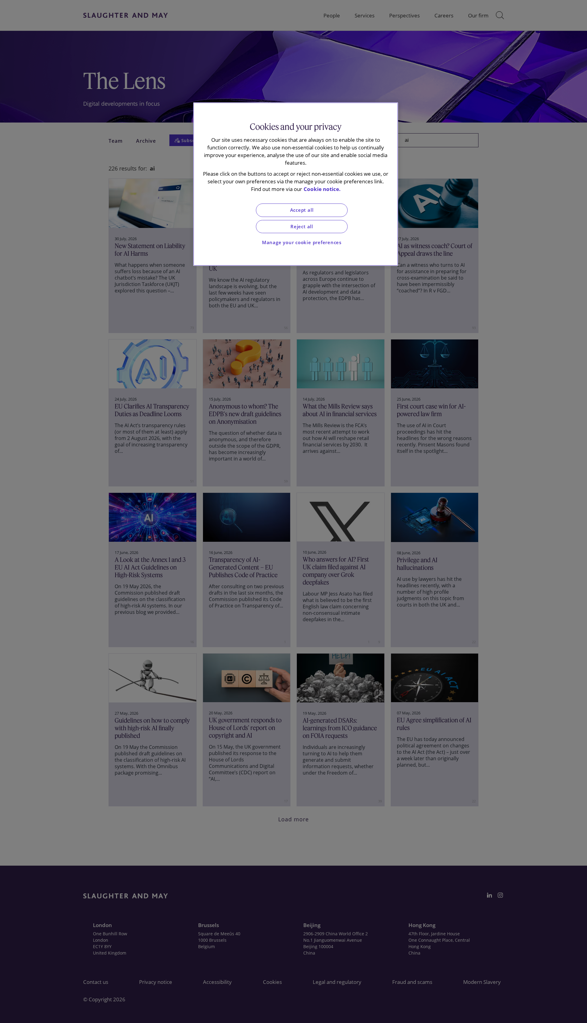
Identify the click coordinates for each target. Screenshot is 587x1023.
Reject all (301, 226)
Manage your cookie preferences (301, 242)
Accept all (302, 210)
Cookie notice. (322, 189)
